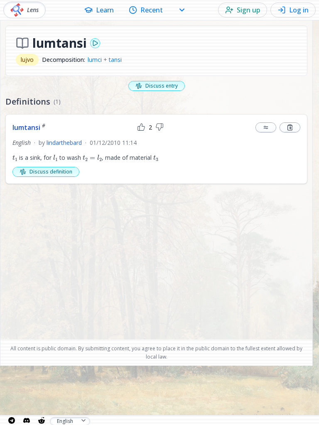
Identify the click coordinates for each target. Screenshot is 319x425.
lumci (95, 60)
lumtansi (28, 127)
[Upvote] (141, 127)
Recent (151, 10)
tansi (115, 60)
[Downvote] (159, 127)
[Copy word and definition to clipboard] (290, 127)
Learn (105, 10)
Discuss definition (50, 171)
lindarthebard (64, 143)
